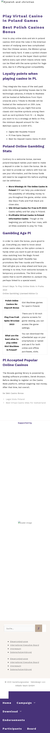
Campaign (24, 702)
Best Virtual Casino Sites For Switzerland (26, 403)
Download (10, 711)
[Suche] (38, 628)
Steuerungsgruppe (19, 641)
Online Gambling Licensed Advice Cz (20, 293)
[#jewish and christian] (17, 2)
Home (7, 702)
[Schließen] (4, 695)
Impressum (15, 649)
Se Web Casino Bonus (13, 393)
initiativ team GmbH (25, 685)
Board (31, 728)
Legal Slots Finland (15, 399)
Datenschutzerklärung (21, 652)
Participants (12, 728)
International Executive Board (24, 645)
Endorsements (14, 720)
